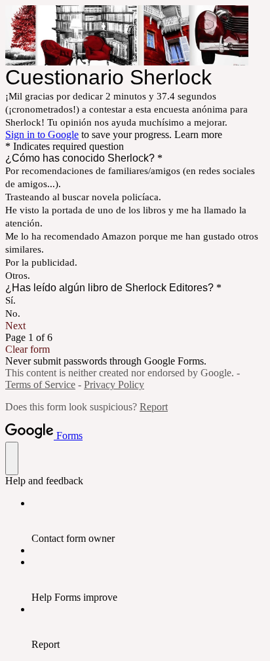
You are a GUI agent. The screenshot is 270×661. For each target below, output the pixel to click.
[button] (135, 326)
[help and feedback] (11, 458)
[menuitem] (148, 521)
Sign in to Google (42, 134)
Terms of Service (40, 384)
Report (154, 406)
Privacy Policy (114, 384)
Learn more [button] (198, 134)
